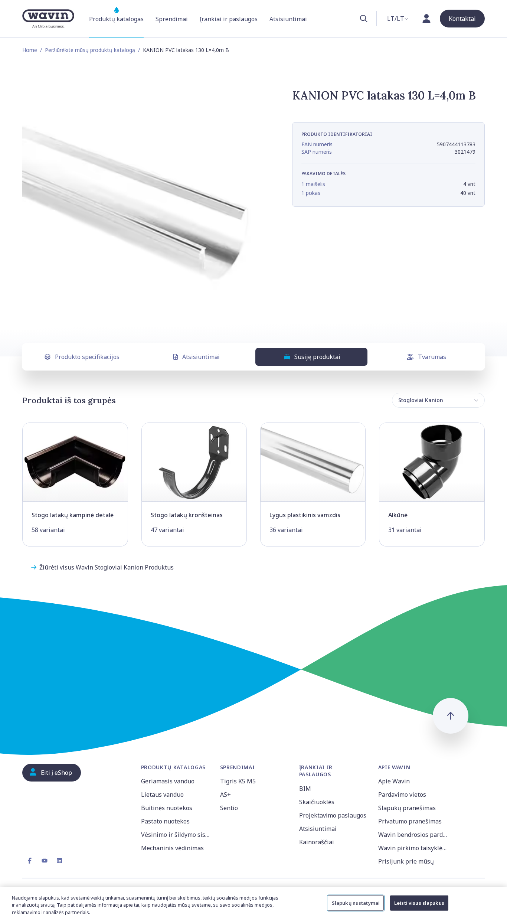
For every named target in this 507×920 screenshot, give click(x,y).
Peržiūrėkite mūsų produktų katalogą (90, 49)
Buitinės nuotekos (166, 808)
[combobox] (398, 18)
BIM (305, 788)
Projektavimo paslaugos (332, 815)
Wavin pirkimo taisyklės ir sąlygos (413, 848)
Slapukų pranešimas (407, 808)
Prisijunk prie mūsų (406, 861)
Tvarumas (432, 357)
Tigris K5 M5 (238, 781)
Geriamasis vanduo (167, 781)
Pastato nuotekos (165, 821)
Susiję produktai (317, 357)
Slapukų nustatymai (356, 902)
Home (29, 49)
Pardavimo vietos (402, 794)
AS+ (225, 794)
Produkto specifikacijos (87, 357)
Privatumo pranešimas (410, 821)
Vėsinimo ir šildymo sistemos (176, 835)
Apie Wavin (394, 781)
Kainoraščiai (316, 842)
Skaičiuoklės (316, 802)
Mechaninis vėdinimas (172, 848)
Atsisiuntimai (201, 357)
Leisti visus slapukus (419, 902)
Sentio (229, 808)
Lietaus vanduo (162, 794)
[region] (253, 903)
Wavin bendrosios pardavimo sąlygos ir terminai (413, 835)
